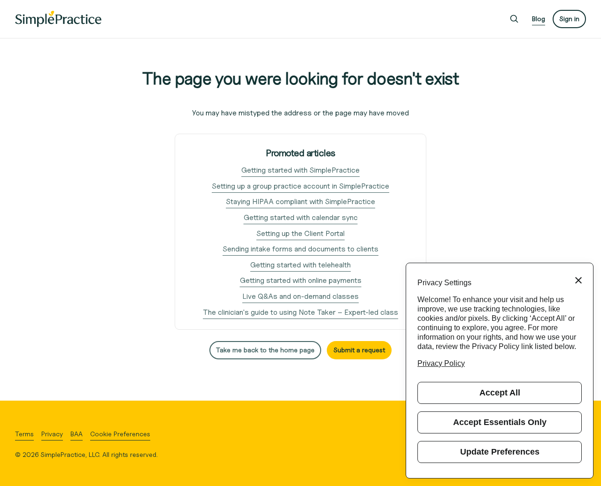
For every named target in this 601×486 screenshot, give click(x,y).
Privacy (52, 434)
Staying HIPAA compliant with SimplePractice (300, 201)
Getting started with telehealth (300, 264)
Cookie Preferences (120, 434)
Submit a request (359, 350)
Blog (538, 19)
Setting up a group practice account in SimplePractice (300, 186)
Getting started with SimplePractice (300, 170)
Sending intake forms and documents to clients (300, 248)
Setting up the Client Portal (300, 233)
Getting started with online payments (301, 280)
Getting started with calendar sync (301, 217)
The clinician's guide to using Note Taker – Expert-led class (300, 312)
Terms (24, 434)
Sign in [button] (569, 19)
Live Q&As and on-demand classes (300, 296)
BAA (76, 434)
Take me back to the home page (265, 350)
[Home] (58, 19)
